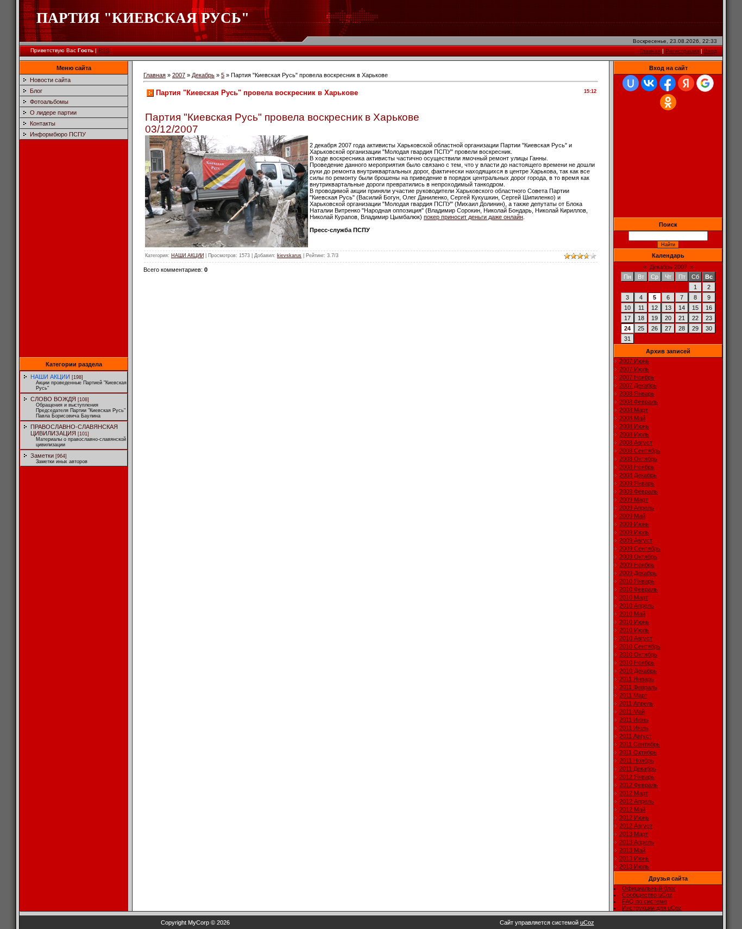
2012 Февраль (638, 785)
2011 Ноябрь (636, 760)
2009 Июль (634, 532)
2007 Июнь (634, 361)
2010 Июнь (634, 622)
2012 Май (632, 809)
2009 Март (633, 499)
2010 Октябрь (638, 654)
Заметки (42, 455)
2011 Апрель (636, 703)
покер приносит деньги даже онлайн (473, 217)
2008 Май (632, 418)
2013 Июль (634, 866)
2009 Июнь (634, 524)
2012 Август (635, 825)
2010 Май (632, 613)
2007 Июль (634, 369)
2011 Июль (634, 728)
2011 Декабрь (637, 768)
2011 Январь (636, 679)
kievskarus (289, 255)
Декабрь (203, 75)
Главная (650, 51)
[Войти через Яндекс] (686, 83)
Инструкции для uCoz (652, 908)
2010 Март (633, 597)
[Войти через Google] (705, 83)
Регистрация (682, 51)
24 (627, 328)
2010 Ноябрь (637, 662)
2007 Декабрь (638, 385)
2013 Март (633, 834)
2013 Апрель (636, 842)
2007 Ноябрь (637, 377)
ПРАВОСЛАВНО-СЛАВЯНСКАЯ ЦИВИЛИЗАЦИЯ (74, 430)
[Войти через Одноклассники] (668, 102)
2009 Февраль (638, 491)
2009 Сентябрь (640, 548)
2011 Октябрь (638, 752)
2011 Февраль (638, 687)
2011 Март (633, 695)
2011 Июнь (634, 719)
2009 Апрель (636, 507)
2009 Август (635, 540)
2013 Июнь (634, 858)
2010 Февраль (638, 589)
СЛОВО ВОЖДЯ (53, 399)
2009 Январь (637, 483)
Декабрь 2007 (668, 267)
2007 (178, 75)
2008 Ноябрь (637, 467)
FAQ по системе (644, 901)
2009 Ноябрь (637, 565)
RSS (104, 50)
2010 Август (635, 638)
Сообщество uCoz (647, 894)
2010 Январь (637, 581)
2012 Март (633, 793)
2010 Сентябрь (640, 646)
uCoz (587, 922)
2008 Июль (634, 434)
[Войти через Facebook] (667, 83)
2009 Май (632, 516)
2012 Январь (637, 777)
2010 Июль (634, 630)
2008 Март (633, 410)
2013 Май (632, 850)
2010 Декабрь (638, 671)
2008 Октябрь (638, 459)
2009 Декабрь (638, 573)
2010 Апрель (636, 605)
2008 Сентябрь (640, 450)
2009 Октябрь (638, 556)
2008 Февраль (638, 401)
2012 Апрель (636, 801)
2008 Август (635, 442)
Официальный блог (649, 888)
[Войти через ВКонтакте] (649, 83)
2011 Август (635, 736)
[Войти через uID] (630, 83)
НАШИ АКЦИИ (50, 376)
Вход (710, 51)
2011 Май (632, 711)
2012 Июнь (634, 817)
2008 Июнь (634, 426)
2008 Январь (637, 393)
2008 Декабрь (638, 475)
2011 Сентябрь (639, 744)
